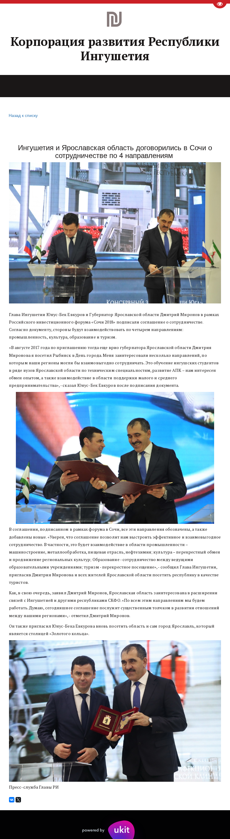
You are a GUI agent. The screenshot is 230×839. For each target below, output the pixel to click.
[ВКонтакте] (11, 799)
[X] (18, 799)
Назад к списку (23, 115)
